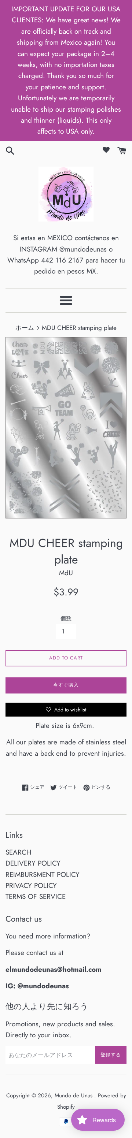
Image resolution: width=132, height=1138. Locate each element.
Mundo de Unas (74, 1095)
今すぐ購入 (66, 684)
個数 (66, 618)
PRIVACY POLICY (31, 885)
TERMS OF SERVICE (36, 896)
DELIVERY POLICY (33, 863)
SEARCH (19, 852)
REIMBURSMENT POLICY (43, 874)
